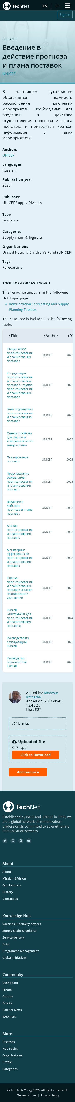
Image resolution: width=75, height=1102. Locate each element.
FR (58, 6)
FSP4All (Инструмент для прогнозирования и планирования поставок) (20, 618)
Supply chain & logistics (19, 931)
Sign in (65, 14)
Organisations (12, 1055)
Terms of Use (27, 1095)
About (6, 872)
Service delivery (13, 937)
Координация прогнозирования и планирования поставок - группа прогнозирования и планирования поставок (20, 385)
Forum (7, 990)
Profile (7, 1062)
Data (5, 944)
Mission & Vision (14, 878)
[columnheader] (20, 336)
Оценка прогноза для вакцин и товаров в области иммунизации (20, 439)
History (7, 892)
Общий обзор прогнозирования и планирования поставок (20, 355)
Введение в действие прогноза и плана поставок (19, 507)
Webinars (9, 1016)
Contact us (10, 899)
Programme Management (20, 951)
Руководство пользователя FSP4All (17, 662)
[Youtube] (28, 840)
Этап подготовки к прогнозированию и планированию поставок (20, 415)
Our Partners (11, 885)
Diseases (8, 1042)
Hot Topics (10, 1048)
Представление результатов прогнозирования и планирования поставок (20, 481)
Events (7, 1003)
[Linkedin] (12, 840)
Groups (7, 996)
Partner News (12, 1010)
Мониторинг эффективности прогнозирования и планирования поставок (20, 558)
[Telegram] (20, 840)
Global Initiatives (14, 958)
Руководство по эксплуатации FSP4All (18, 642)
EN (45, 6)
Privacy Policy (50, 1095)
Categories (10, 1069)
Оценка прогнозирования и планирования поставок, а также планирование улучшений (20, 588)
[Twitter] (5, 840)
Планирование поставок (17, 459)
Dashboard (10, 983)
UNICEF (8, 73)
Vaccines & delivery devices (21, 924)
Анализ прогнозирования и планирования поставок (20, 532)
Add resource (28, 772)
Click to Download (35, 754)
